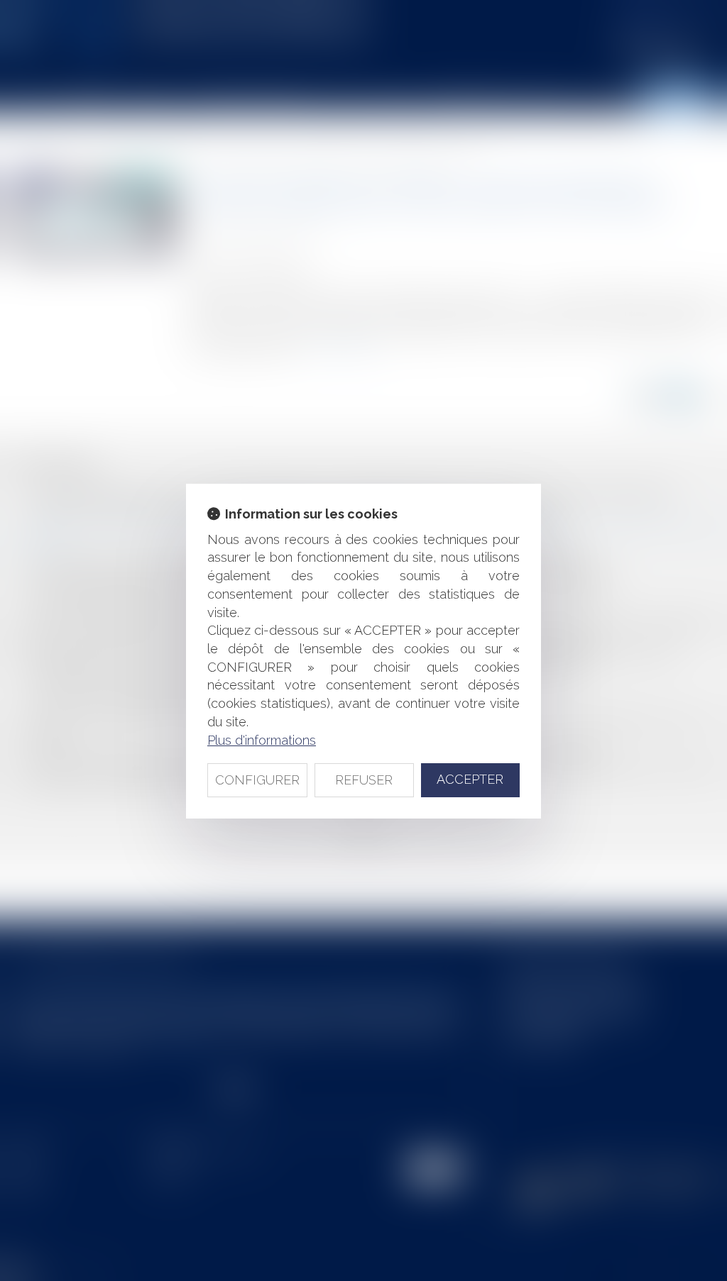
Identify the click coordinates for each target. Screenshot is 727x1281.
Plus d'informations (261, 740)
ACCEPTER (470, 779)
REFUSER (364, 779)
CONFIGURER (257, 779)
